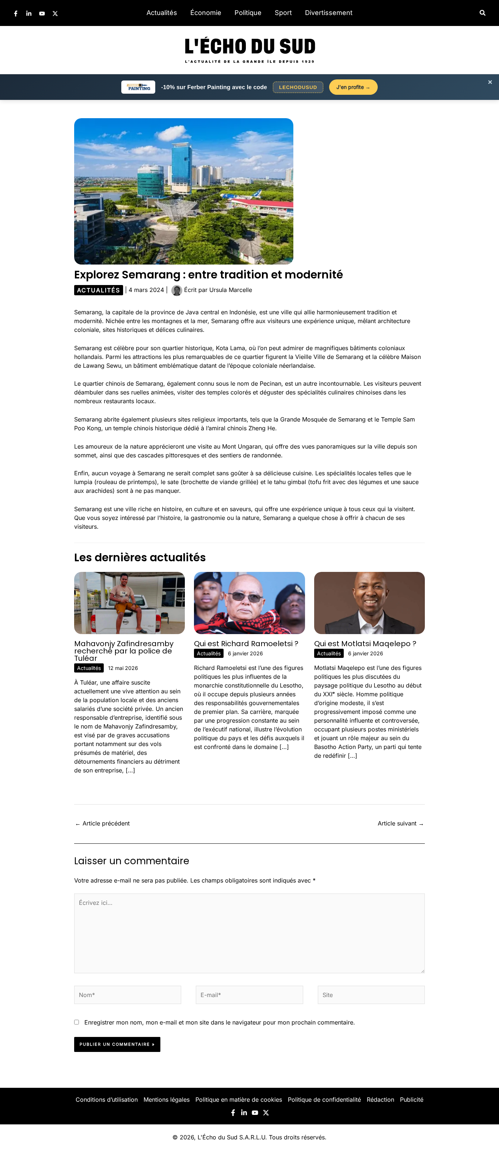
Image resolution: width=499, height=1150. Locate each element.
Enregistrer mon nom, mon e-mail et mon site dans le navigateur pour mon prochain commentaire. (219, 1022)
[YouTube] (42, 13)
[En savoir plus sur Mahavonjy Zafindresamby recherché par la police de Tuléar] (129, 602)
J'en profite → (353, 87)
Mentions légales (167, 1099)
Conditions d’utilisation (107, 1099)
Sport (283, 12)
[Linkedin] (29, 13)
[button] (483, 13)
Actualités (161, 12)
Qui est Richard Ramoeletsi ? (246, 643)
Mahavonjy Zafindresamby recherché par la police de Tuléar (124, 650)
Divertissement (329, 12)
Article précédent (102, 823)
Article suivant (401, 823)
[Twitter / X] (55, 13)
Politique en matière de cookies (238, 1099)
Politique (248, 12)
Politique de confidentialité (324, 1099)
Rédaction (380, 1099)
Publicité (411, 1099)
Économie (205, 12)
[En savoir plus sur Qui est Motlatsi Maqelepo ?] (369, 602)
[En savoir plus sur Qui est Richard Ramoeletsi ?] (249, 602)
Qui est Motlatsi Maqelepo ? (365, 643)
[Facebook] (16, 13)
